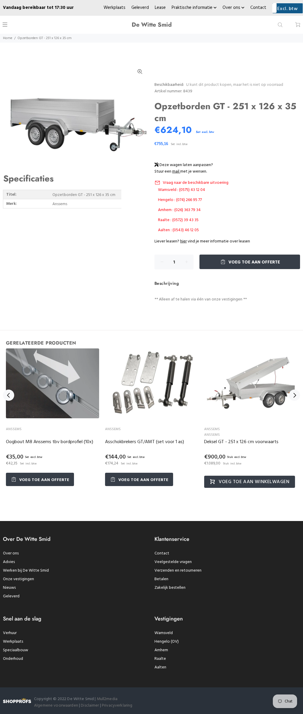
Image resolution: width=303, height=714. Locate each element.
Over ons (232, 7)
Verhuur (10, 633)
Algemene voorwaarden (56, 705)
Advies (9, 562)
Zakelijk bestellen (170, 587)
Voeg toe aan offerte (253, 262)
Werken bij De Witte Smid (26, 570)
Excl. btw (287, 9)
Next (294, 395)
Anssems (14, 429)
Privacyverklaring (117, 705)
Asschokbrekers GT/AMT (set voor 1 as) (144, 442)
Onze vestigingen (18, 579)
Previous (8, 395)
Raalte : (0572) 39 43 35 (178, 220)
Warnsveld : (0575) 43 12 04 (181, 189)
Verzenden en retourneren (178, 570)
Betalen (161, 579)
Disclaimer (90, 705)
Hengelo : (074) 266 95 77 (180, 200)
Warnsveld (163, 633)
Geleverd (140, 7)
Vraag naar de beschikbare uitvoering (195, 182)
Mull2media (107, 699)
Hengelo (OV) (166, 641)
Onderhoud (13, 658)
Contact (258, 7)
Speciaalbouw (15, 650)
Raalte (160, 658)
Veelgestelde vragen (173, 562)
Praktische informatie (193, 7)
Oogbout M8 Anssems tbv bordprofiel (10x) (49, 442)
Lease (160, 7)
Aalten (160, 667)
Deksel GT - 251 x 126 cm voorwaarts (241, 442)
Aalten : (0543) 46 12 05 (178, 230)
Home (7, 38)
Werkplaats (114, 7)
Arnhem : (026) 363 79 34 (179, 210)
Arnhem (161, 650)
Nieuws (9, 587)
